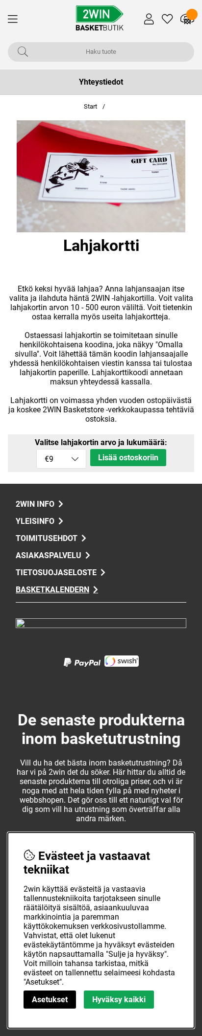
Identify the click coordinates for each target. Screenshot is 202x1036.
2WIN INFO (35, 504)
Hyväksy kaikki (119, 999)
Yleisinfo (35, 521)
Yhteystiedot (101, 82)
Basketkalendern (52, 589)
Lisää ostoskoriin (128, 457)
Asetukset (50, 999)
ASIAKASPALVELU (48, 555)
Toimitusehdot (46, 538)
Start (90, 106)
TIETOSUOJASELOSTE (56, 572)
